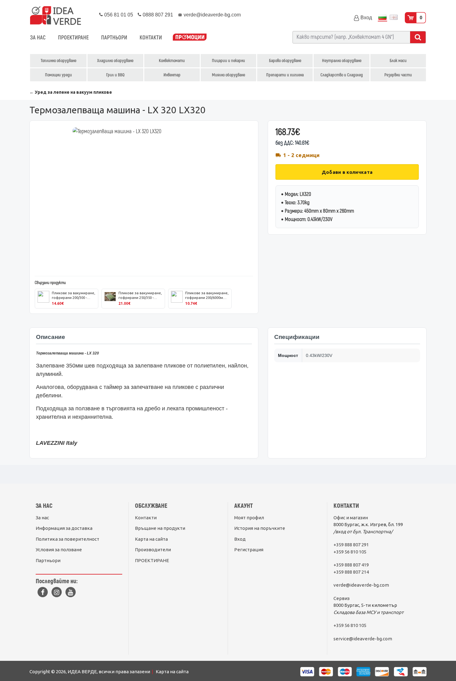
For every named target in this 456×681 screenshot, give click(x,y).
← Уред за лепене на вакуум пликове (70, 92)
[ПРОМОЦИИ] (189, 37)
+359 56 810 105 (349, 551)
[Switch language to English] (393, 18)
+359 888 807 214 (351, 572)
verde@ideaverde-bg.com (361, 585)
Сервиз (341, 598)
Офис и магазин (350, 517)
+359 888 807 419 (351, 564)
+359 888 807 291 (351, 544)
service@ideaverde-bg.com (362, 638)
